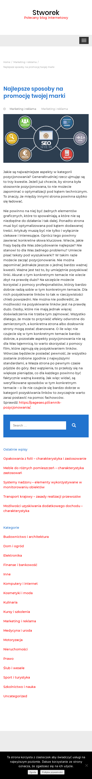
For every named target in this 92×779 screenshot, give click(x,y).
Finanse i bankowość (20, 565)
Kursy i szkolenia (16, 612)
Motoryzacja (13, 640)
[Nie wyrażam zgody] (86, 765)
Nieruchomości (15, 649)
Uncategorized (15, 696)
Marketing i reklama (23, 109)
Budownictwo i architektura (26, 537)
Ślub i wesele (14, 668)
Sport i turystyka (16, 677)
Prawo (8, 659)
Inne (7, 574)
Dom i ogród (13, 546)
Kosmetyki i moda (18, 593)
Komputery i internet (20, 584)
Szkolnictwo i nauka (19, 687)
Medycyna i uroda (17, 631)
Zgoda (32, 772)
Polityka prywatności (52, 772)
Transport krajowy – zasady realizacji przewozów (42, 497)
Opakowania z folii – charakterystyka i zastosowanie (44, 459)
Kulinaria (10, 602)
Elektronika (12, 555)
